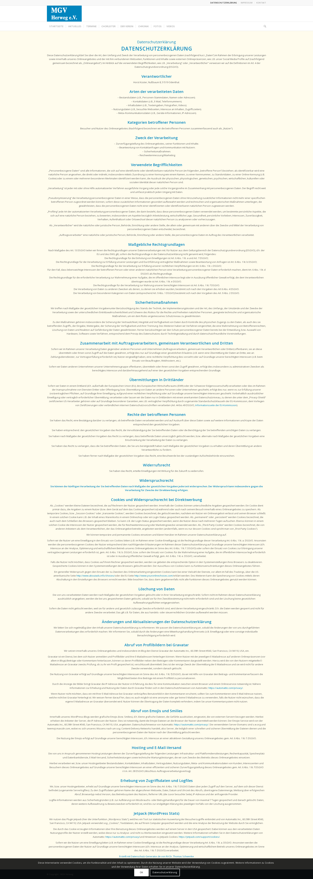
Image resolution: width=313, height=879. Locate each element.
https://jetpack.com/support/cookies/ (199, 836)
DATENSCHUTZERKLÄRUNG (223, 2)
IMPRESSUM (247, 2)
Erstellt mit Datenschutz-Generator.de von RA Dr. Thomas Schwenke (156, 856)
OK (141, 872)
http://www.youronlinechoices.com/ (153, 575)
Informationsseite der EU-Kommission (216, 405)
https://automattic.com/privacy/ (225, 688)
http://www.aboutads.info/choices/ (95, 575)
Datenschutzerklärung (165, 872)
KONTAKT (261, 2)
